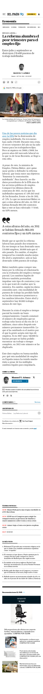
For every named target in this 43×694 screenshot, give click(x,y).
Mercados (6, 27)
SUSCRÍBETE (31, 14)
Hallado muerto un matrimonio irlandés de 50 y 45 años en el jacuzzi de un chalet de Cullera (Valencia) (22, 577)
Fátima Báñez (7, 413)
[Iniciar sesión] (39, 14)
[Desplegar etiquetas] (39, 413)
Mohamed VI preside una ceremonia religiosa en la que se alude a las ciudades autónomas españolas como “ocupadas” (22, 548)
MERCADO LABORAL (9, 33)
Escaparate (21, 600)
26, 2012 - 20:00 (24, 76)
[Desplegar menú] (4, 14)
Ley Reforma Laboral (20, 413)
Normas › (38, 402)
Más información (7, 423)
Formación (22, 27)
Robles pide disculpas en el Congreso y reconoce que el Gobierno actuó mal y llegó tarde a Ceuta (21, 571)
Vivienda (14, 27)
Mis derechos (31, 27)
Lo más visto (7, 541)
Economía (9, 21)
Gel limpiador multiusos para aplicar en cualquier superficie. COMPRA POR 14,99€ (30, 641)
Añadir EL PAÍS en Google (13, 88)
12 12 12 (10, 532)
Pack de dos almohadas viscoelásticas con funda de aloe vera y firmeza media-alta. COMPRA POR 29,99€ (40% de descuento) (30, 654)
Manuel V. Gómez (21, 73)
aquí (35, 428)
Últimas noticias (9, 506)
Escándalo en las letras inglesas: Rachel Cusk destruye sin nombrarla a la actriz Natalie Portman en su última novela (22, 564)
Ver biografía (17, 381)
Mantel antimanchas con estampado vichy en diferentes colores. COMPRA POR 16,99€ (30, 665)
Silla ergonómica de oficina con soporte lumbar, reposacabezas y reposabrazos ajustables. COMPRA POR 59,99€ (19, 631)
